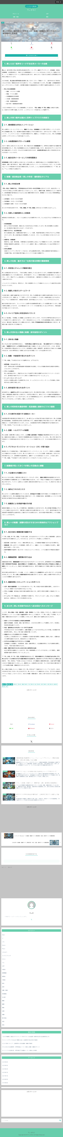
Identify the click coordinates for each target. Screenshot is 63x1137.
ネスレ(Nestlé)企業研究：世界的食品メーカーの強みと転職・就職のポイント (21, 1047)
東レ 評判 (6, 686)
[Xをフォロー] (31, 741)
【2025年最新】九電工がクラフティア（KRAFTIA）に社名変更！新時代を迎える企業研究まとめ (25, 1036)
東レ (16, 684)
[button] (51, 48)
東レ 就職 (22, 684)
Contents (31, 55)
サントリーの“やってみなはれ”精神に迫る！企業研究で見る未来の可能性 (19, 1040)
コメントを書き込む (31, 861)
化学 (5, 684)
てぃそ (31, 913)
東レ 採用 (41, 684)
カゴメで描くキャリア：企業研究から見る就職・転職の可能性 (17, 1043)
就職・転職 (10, 684)
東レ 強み (34, 684)
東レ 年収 (28, 684)
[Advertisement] (31, 702)
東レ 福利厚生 (54, 684)
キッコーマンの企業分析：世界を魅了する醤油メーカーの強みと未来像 (19, 1050)
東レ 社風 (47, 684)
